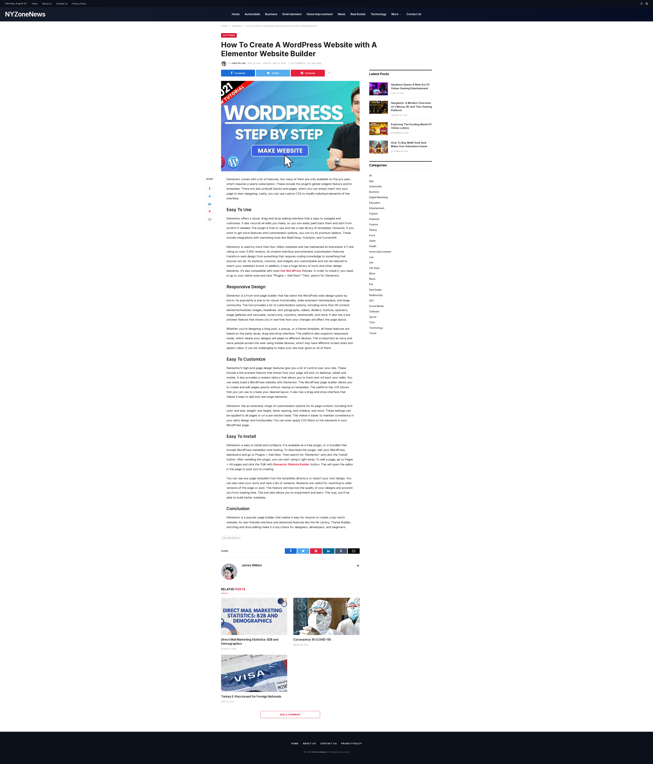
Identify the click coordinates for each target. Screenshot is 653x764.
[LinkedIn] (210, 204)
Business (271, 14)
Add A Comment (290, 714)
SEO (371, 300)
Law (371, 257)
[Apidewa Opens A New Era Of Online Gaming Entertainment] (378, 88)
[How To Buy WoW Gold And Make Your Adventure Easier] (378, 147)
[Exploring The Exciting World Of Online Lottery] (378, 128)
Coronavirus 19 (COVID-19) (312, 639)
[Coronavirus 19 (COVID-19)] (326, 616)
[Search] (646, 3)
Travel (372, 333)
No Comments (298, 63)
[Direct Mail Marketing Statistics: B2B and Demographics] (254, 616)
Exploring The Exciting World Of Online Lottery (411, 126)
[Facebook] (210, 188)
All (370, 175)
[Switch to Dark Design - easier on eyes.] (641, 3)
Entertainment (292, 14)
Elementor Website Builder (291, 464)
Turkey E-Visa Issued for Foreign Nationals (251, 696)
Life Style (374, 268)
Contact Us (61, 3)
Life (371, 262)
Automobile (252, 14)
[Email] (210, 219)
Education (374, 202)
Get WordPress (290, 270)
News (341, 14)
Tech (372, 322)
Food (372, 235)
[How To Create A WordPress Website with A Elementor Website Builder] (290, 126)
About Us (47, 3)
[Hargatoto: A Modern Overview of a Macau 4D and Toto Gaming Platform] (378, 107)
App (371, 180)
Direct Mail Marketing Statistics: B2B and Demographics (249, 641)
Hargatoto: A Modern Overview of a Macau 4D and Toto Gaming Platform (411, 106)
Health (372, 246)
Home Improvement (320, 14)
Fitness (373, 229)
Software (229, 35)
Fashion (373, 213)
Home (35, 3)
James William (238, 63)
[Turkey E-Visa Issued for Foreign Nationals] (254, 673)
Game (372, 240)
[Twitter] (210, 196)
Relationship (376, 295)
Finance (373, 224)
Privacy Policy (79, 3)
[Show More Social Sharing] (329, 73)
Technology (378, 14)
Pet (371, 284)
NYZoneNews (319, 752)
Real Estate (357, 14)
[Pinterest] (210, 211)
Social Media (376, 306)
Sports (372, 316)
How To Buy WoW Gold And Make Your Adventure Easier (409, 144)
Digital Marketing (378, 197)
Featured (374, 219)
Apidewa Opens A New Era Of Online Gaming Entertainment (410, 86)
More (394, 14)
